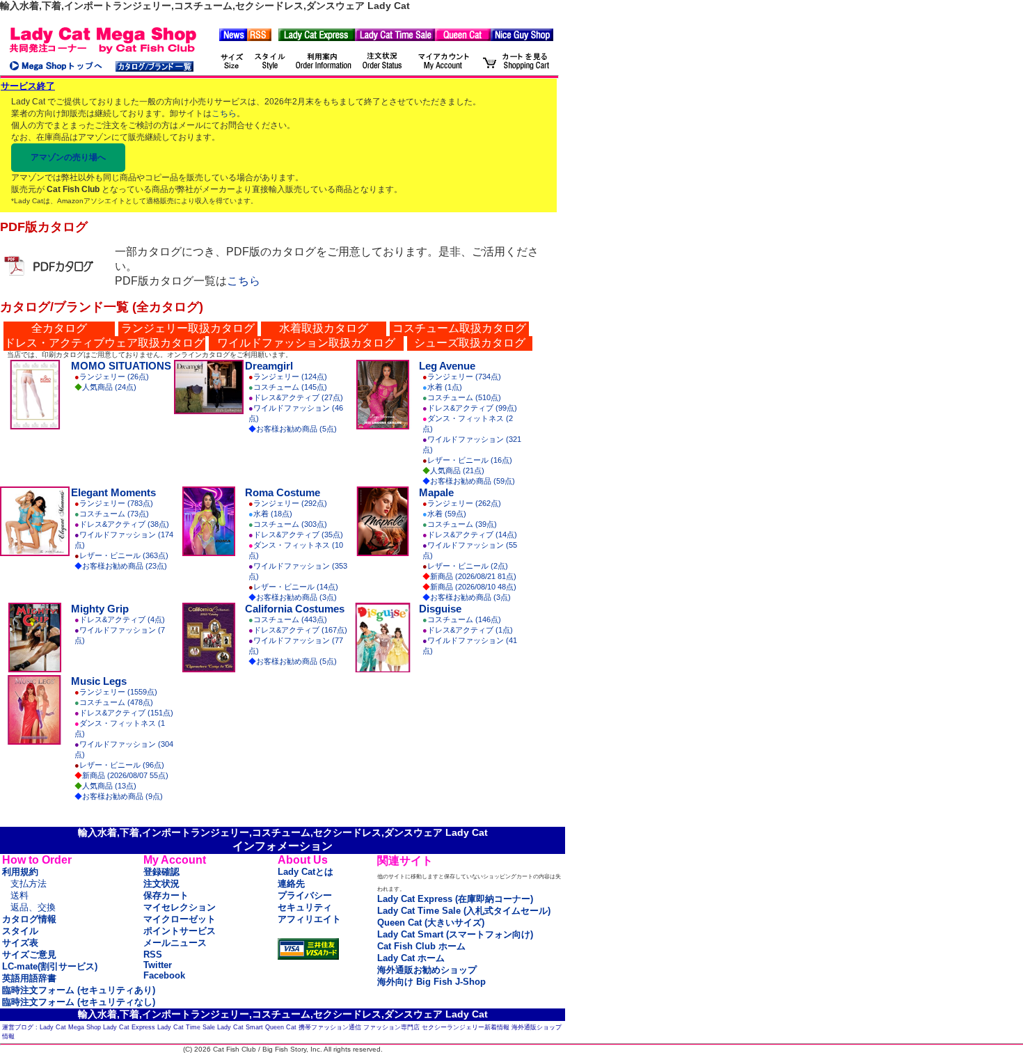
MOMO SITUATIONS (121, 366)
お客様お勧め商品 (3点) (296, 597)
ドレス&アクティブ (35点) (298, 534)
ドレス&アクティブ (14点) (472, 534)
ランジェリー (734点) (464, 376)
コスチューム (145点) (290, 387)
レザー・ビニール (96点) (121, 765)
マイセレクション (179, 907)
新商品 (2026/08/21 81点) (473, 576)
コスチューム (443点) (290, 619)
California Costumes (294, 609)
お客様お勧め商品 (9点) (122, 796)
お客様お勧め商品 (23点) (124, 566)
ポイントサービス (179, 931)
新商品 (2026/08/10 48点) (473, 587)
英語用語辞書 (29, 978)
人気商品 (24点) (109, 387)
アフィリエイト (309, 919)
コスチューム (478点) (116, 702)
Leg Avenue (447, 366)
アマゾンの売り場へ (68, 157)
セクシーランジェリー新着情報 (465, 1027)
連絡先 (291, 883)
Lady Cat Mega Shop (70, 1027)
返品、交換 (33, 907)
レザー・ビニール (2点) (467, 566)
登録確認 (161, 871)
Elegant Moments (113, 492)
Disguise (440, 609)
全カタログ (59, 328)
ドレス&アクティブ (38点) (124, 524)
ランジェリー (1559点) (118, 692)
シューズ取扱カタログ (469, 343)
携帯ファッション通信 (330, 1027)
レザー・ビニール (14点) (295, 587)
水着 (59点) (446, 513)
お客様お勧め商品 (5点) (296, 429)
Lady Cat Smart (240, 1027)
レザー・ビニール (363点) (123, 555)
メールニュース (175, 942)
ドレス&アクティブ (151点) (126, 712)
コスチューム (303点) (290, 524)
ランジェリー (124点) (290, 376)
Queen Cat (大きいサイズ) (430, 922)
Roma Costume (282, 492)
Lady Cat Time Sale (186, 1027)
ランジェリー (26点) (114, 376)
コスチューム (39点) (462, 524)
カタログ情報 (29, 919)
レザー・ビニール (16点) (469, 460)
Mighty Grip (100, 609)
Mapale (436, 492)
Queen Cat (280, 1027)
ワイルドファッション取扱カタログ (306, 343)
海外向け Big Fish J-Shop (431, 981)
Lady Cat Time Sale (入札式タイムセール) (463, 910)
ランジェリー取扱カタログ (188, 328)
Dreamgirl (269, 366)
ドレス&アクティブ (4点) (122, 619)
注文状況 (161, 883)
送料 (19, 895)
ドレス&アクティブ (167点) (300, 630)
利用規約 (20, 871)
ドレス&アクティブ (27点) (298, 397)
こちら (224, 113)
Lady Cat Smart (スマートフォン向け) (455, 934)
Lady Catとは (305, 871)
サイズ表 (20, 942)
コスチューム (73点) (114, 513)
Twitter (157, 965)
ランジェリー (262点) (464, 503)
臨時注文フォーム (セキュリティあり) (78, 990)
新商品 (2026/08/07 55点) (125, 775)
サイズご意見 (29, 954)
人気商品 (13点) (109, 786)
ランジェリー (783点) (116, 503)
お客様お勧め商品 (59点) (472, 481)
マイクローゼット (179, 919)
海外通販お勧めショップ (427, 970)
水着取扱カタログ (323, 328)
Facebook (164, 975)
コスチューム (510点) (464, 397)
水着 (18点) (272, 513)
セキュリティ (305, 907)
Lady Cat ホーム (411, 958)
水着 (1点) (444, 387)
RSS (152, 954)
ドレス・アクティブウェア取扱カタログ (104, 343)
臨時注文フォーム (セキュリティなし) (78, 1002)
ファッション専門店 (391, 1027)
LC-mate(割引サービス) (49, 966)
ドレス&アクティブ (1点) (470, 630)
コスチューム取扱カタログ (459, 328)
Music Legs (99, 681)
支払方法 (28, 883)
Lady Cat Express (129, 1027)
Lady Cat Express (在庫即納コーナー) (455, 899)
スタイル (20, 931)
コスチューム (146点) (464, 619)
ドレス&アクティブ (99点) (472, 408)
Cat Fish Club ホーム (421, 946)
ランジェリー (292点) (290, 503)
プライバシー (305, 895)
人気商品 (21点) (457, 470)
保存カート (166, 895)
